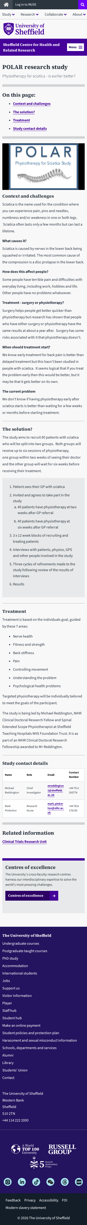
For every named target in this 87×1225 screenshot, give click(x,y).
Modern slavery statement (26, 1207)
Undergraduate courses (20, 943)
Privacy (29, 1200)
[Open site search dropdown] (82, 4)
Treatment (21, 120)
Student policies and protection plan (30, 1033)
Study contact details (30, 128)
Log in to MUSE (26, 4)
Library (7, 1062)
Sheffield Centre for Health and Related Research (31, 47)
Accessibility (48, 1200)
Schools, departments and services (29, 1047)
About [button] (77, 14)
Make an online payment (21, 1025)
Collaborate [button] (54, 14)
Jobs (6, 980)
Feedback (13, 1200)
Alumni (7, 1055)
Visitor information (17, 995)
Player (7, 1003)
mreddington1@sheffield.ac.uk (56, 790)
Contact (8, 1077)
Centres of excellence (25, 895)
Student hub (12, 1018)
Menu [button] (73, 47)
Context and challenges (32, 103)
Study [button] (6, 14)
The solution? (24, 112)
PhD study (10, 958)
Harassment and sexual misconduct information (39, 1040)
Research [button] (28, 14)
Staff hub (9, 1010)
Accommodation (15, 965)
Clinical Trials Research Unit (24, 841)
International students (19, 973)
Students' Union (15, 1070)
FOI (64, 1200)
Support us (11, 988)
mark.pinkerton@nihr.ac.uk (56, 808)
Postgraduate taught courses (24, 951)
